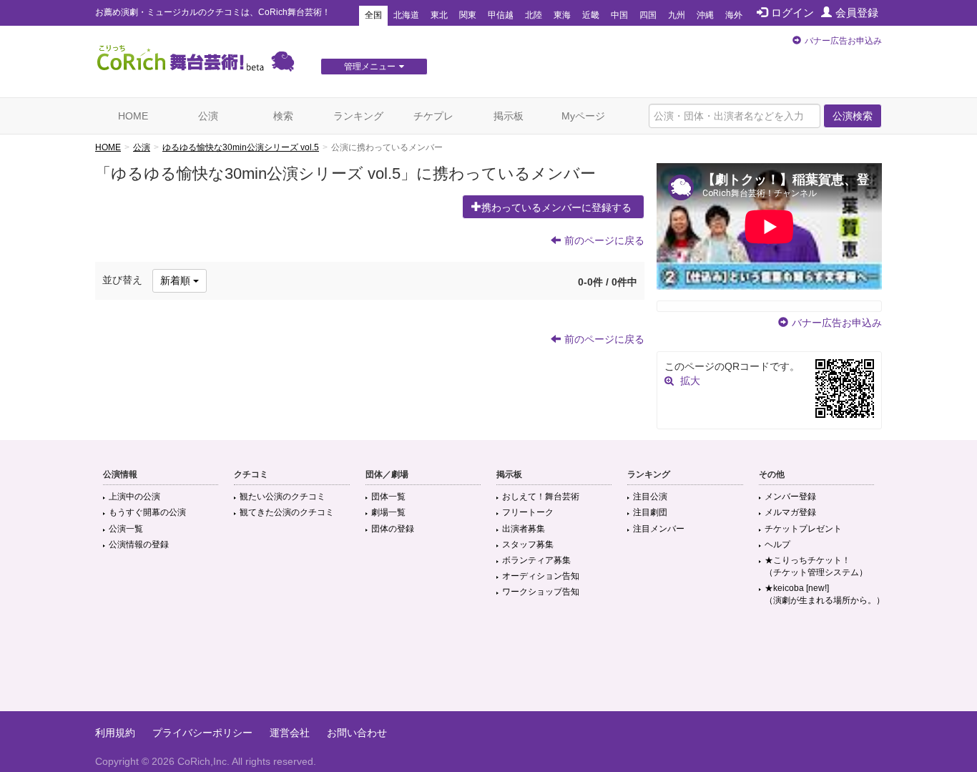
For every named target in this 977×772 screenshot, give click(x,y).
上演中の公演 (134, 497)
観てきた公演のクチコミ (287, 512)
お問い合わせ (357, 732)
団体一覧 (388, 497)
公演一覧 (126, 529)
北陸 (533, 15)
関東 (467, 15)
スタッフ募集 (528, 544)
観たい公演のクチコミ (282, 497)
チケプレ (433, 116)
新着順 (176, 280)
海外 (733, 15)
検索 (283, 116)
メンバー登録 (790, 497)
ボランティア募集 (536, 560)
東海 (562, 15)
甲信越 (501, 15)
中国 (619, 15)
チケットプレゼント (803, 529)
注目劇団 (650, 512)
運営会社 (290, 732)
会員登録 (856, 12)
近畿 (590, 15)
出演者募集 (523, 529)
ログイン (792, 12)
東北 (439, 15)
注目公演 (650, 497)
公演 (208, 116)
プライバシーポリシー (202, 732)
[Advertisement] (488, 664)
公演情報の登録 (139, 544)
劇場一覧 (388, 512)
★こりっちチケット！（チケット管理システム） (816, 566)
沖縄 (705, 15)
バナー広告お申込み (843, 41)
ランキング (358, 116)
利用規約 (115, 732)
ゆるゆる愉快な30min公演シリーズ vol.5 (240, 147)
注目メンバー (658, 529)
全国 (373, 15)
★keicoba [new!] (825, 594)
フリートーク (528, 512)
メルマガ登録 (790, 512)
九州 (676, 15)
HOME (133, 116)
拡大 (690, 380)
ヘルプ (777, 544)
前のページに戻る (604, 240)
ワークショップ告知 (540, 592)
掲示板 (509, 116)
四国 (648, 15)
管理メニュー (370, 67)
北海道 (406, 15)
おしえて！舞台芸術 (540, 497)
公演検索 (853, 116)
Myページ (583, 116)
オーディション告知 (540, 576)
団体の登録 (392, 529)
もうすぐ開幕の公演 (147, 512)
